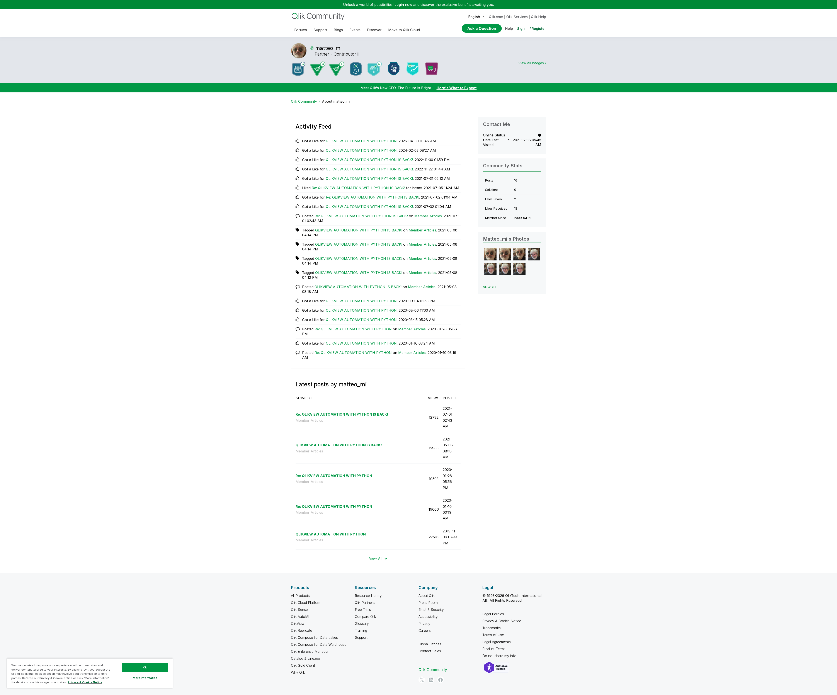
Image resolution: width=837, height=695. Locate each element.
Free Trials (363, 609)
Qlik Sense (299, 609)
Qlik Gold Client (303, 665)
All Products (300, 595)
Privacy (424, 623)
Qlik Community (304, 101)
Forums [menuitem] (300, 30)
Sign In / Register (531, 28)
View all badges (531, 63)
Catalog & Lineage (305, 658)
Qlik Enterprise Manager (309, 651)
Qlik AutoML (300, 616)
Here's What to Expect (457, 88)
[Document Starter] (412, 69)
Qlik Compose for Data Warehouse (318, 644)
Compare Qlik (365, 616)
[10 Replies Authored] (318, 69)
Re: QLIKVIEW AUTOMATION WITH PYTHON (353, 329)
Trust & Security (431, 609)
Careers (424, 630)
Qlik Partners (365, 602)
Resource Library (368, 595)
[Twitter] (421, 679)
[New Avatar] (375, 68)
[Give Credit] (393, 69)
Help (509, 28)
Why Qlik (298, 672)
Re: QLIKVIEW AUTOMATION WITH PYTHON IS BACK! (358, 188)
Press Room (428, 602)
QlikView (298, 623)
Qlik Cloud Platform (306, 602)
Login (399, 4)
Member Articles (428, 216)
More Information (145, 678)
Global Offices (429, 644)
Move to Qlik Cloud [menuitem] (404, 30)
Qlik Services (517, 17)
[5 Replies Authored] (337, 69)
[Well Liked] (356, 69)
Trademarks (491, 628)
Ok (145, 667)
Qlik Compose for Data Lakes (314, 637)
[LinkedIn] (431, 679)
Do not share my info (499, 656)
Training (361, 630)
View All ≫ (378, 558)
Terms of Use (493, 635)
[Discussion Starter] (431, 69)
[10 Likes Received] (299, 68)
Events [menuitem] (355, 30)
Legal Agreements (496, 642)
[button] (490, 254)
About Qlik (426, 595)
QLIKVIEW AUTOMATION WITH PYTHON (361, 141)
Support (361, 637)
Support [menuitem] (320, 30)
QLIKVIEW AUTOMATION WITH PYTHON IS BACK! (369, 160)
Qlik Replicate (301, 630)
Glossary (362, 623)
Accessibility (428, 616)
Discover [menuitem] (374, 30)
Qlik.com (496, 17)
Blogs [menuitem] (338, 30)
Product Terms (493, 649)
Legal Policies (493, 614)
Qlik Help (538, 17)
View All (490, 287)
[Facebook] (440, 679)
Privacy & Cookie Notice (501, 621)
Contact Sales (429, 651)
